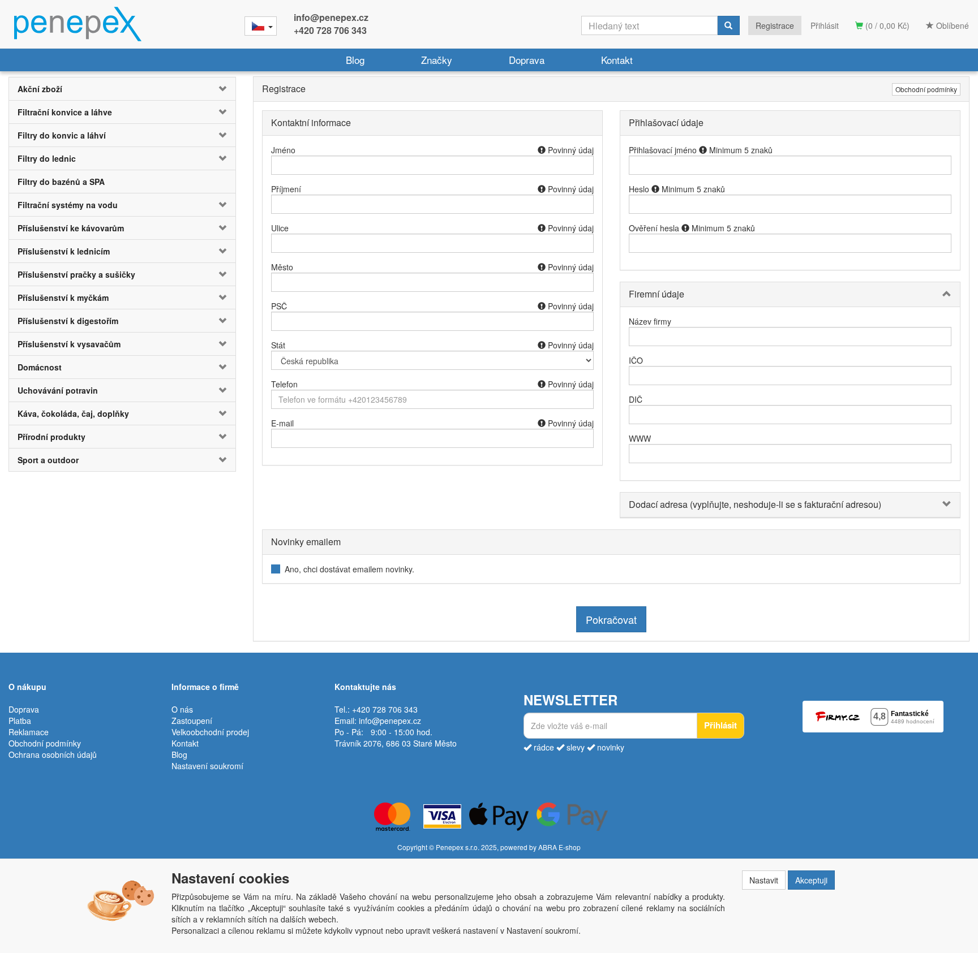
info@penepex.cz (331, 17)
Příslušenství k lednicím (64, 251)
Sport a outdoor (48, 459)
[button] (216, 88)
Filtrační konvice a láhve (65, 112)
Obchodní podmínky (926, 89)
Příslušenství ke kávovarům (71, 228)
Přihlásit (824, 25)
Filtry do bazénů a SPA (61, 181)
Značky (436, 60)
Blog (355, 60)
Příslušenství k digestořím (68, 320)
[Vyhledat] (728, 25)
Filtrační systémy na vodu (68, 204)
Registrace (775, 25)
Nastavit (763, 880)
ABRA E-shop (559, 847)
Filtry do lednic (47, 158)
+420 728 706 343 (330, 30)
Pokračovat (611, 619)
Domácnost (40, 367)
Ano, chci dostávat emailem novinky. (349, 569)
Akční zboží (40, 88)
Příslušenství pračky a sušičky (76, 274)
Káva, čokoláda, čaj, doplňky (73, 413)
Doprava (526, 60)
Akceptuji (811, 880)
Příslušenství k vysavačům (69, 344)
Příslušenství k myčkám (63, 297)
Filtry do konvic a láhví (62, 135)
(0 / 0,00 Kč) (886, 25)
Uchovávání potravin (58, 390)
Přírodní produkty (51, 436)
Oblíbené (951, 25)
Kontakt (617, 60)
